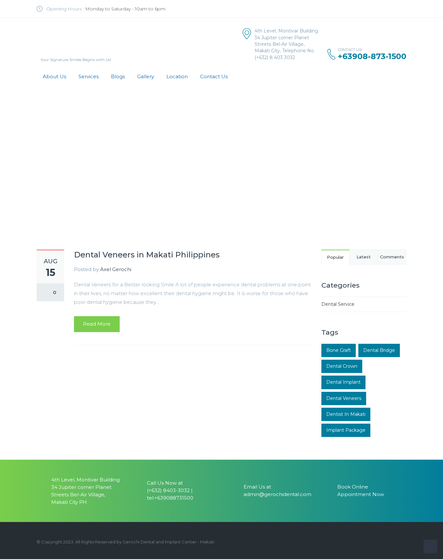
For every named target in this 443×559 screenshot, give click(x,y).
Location (177, 76)
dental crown (341, 366)
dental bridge (379, 350)
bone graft (338, 350)
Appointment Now (360, 494)
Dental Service (337, 304)
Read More (97, 324)
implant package (345, 430)
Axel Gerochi (115, 269)
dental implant (343, 382)
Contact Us (214, 76)
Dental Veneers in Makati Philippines (147, 254)
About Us (54, 76)
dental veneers (343, 398)
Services (88, 76)
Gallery (145, 76)
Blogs (118, 76)
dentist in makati (345, 414)
